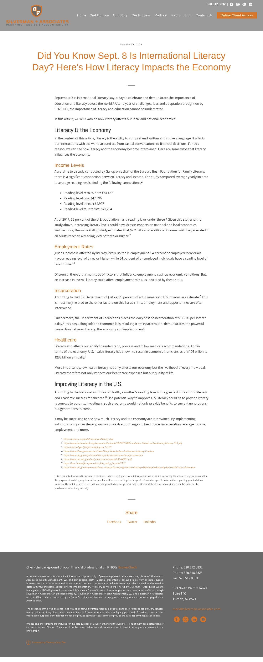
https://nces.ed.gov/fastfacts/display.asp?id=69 (87, 447)
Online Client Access (237, 15)
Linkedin (150, 522)
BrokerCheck (127, 567)
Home (81, 15)
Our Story (120, 15)
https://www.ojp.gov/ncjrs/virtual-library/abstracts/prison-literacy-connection (103, 455)
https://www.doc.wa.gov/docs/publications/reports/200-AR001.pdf (98, 459)
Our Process (141, 15)
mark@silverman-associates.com (196, 609)
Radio (176, 15)
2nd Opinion (99, 15)
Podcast (161, 15)
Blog (188, 15)
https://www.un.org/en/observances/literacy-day (88, 439)
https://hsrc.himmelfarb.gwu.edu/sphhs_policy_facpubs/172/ (94, 463)
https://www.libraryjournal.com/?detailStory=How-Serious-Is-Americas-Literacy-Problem (109, 451)
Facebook (114, 522)
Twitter (132, 522)
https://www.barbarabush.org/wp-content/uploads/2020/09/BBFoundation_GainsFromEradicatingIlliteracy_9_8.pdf (123, 443)
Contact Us (204, 15)
